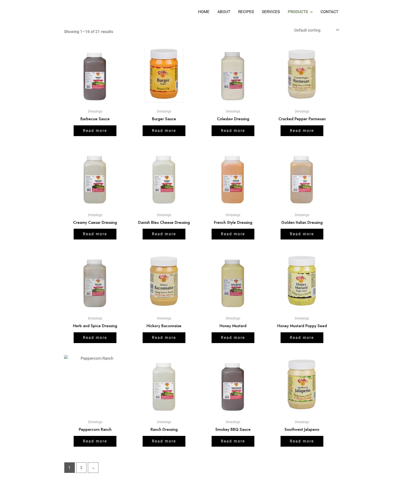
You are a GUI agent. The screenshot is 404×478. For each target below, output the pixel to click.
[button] (310, 11)
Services (271, 11)
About (223, 11)
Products (298, 11)
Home (203, 11)
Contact (329, 11)
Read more (95, 130)
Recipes (246, 11)
